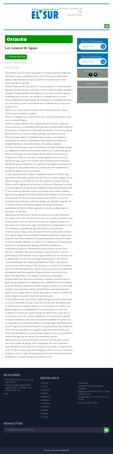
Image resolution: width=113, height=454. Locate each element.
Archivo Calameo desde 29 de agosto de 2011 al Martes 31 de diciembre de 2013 (18, 387)
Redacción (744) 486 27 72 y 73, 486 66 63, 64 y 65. (94, 393)
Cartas (44, 387)
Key (6, 394)
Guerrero (46, 390)
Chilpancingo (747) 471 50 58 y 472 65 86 (94, 398)
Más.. (82, 99)
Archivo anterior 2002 (88, 403)
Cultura (45, 417)
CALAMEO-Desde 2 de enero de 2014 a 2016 (19, 381)
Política (45, 393)
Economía (46, 404)
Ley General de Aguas (21, 48)
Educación (46, 397)
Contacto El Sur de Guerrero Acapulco (91, 387)
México (45, 410)
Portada (45, 383)
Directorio (83, 383)
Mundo (45, 414)
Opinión (45, 407)
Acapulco (46, 400)
